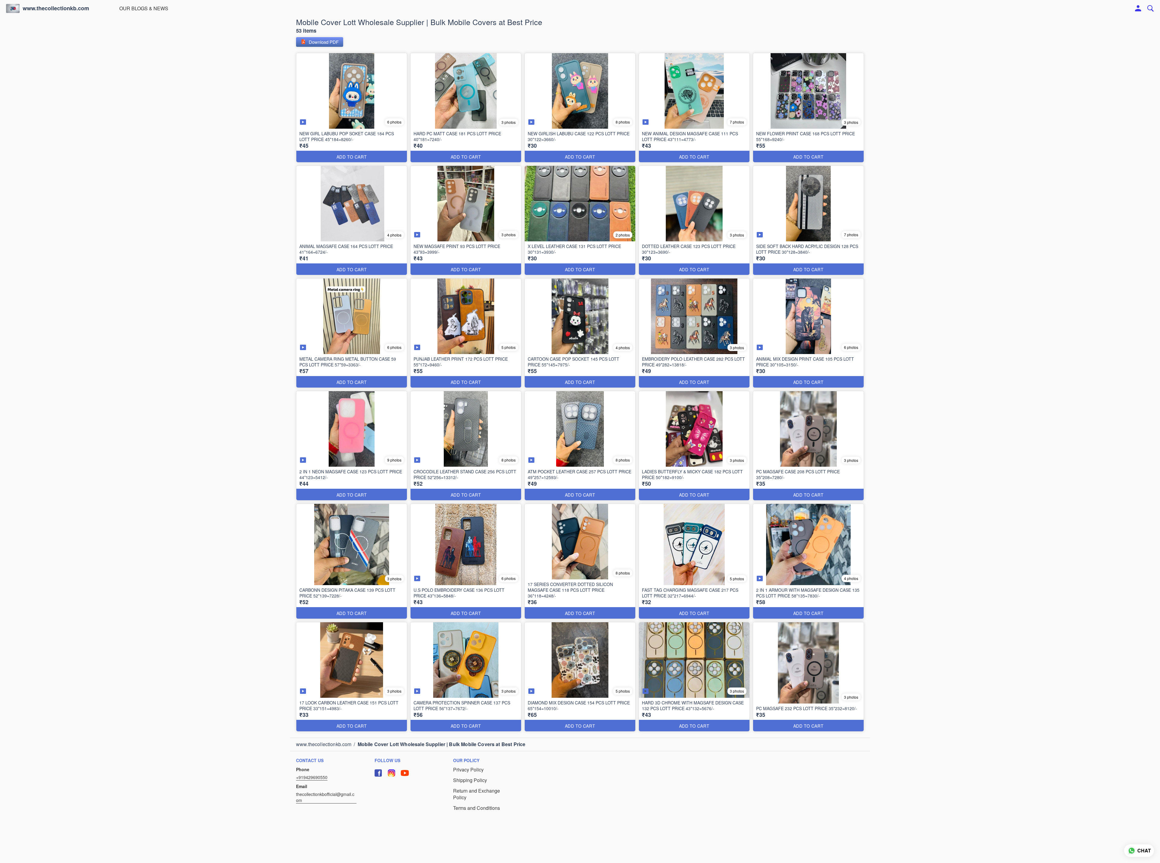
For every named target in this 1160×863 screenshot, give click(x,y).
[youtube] (405, 773)
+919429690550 (311, 777)
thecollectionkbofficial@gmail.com (325, 797)
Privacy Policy (468, 769)
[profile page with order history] (1138, 8)
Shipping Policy (470, 780)
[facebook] (378, 773)
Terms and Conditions (476, 808)
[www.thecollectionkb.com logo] (13, 8)
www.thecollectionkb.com (56, 8)
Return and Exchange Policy (476, 794)
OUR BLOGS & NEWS (143, 8)
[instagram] (391, 773)
